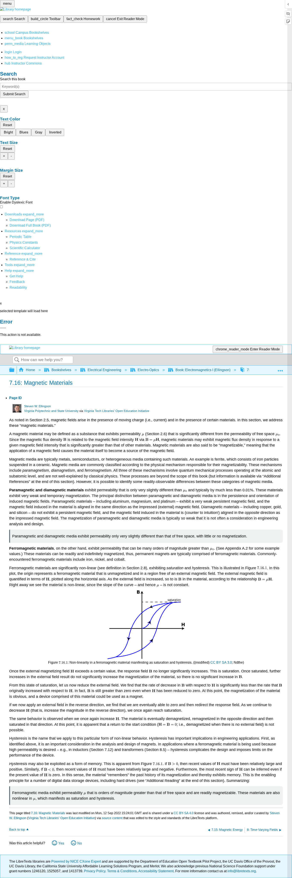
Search (17, 360)
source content (112, 818)
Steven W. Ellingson (37, 406)
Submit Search (14, 94)
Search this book (12, 79)
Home (30, 370)
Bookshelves (61, 370)
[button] (17, 282)
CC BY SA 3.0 (221, 662)
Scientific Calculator (25, 248)
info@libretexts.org (241, 871)
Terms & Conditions (122, 871)
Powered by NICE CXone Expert (76, 861)
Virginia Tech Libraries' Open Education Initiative (116, 411)
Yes (61, 843)
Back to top (17, 829)
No (79, 843)
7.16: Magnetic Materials (48, 813)
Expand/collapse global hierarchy (14, 370)
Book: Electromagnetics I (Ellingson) (203, 370)
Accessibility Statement (156, 871)
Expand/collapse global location (280, 369)
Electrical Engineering (104, 370)
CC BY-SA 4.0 (183, 813)
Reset (7, 125)
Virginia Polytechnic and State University (51, 411)
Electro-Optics (148, 370)
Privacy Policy (94, 871)
